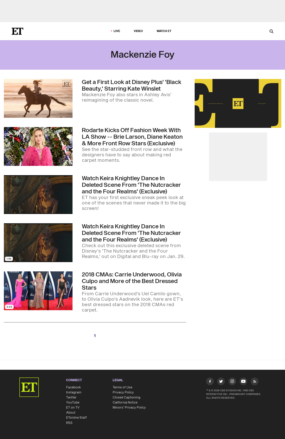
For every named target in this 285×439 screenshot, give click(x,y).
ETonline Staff (76, 417)
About (70, 412)
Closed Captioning (126, 397)
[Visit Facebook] (210, 382)
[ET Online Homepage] (17, 31)
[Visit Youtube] (243, 381)
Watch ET (164, 31)
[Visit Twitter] (221, 382)
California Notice (125, 402)
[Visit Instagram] (232, 382)
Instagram (73, 392)
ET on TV (72, 407)
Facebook (73, 387)
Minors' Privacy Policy (129, 407)
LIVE (117, 31)
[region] (238, 103)
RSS (69, 423)
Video (138, 31)
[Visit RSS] (254, 382)
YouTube (72, 402)
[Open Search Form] (271, 31)
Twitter (71, 397)
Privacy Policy (123, 392)
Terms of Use (122, 387)
